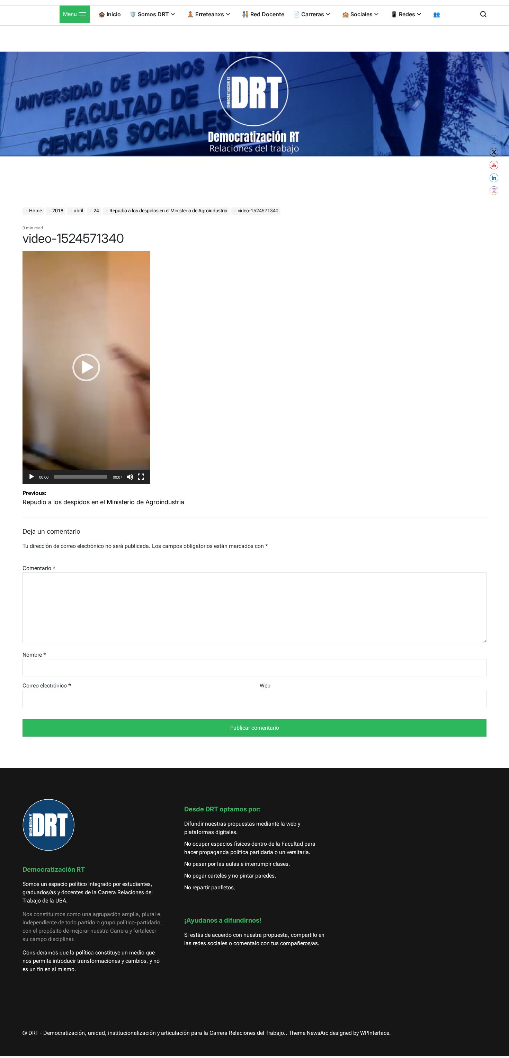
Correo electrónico (47, 685)
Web (265, 685)
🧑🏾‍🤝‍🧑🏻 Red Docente (263, 14)
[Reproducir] (31, 482)
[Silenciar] (129, 482)
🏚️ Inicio (109, 14)
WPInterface (374, 1033)
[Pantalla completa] (140, 482)
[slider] (80, 477)
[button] (86, 367)
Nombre (34, 654)
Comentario (39, 568)
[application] (86, 367)
